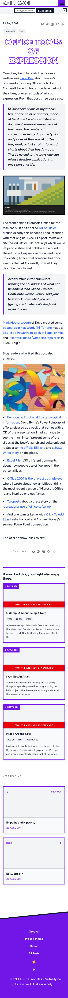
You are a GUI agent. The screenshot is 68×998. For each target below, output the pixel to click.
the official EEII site (31, 448)
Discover (34, 931)
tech (21, 31)
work (29, 619)
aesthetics (32, 740)
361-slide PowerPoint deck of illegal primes (33, 333)
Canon (34, 946)
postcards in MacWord (18, 328)
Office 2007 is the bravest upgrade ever (35, 478)
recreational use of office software (27, 506)
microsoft (9, 31)
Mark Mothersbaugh (17, 322)
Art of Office (48, 228)
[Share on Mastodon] (47, 24)
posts (17, 501)
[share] (62, 24)
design (10, 740)
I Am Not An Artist (17, 676)
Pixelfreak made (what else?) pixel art (35, 338)
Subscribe (45, 11)
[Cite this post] (57, 23)
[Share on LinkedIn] (52, 24)
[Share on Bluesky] (42, 24)
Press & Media (34, 939)
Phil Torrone (43, 328)
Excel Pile (26, 78)
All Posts (34, 953)
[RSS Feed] (34, 969)
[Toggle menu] (61, 3)
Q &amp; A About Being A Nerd (26, 613)
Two (10, 501)
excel (19, 619)
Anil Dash (16, 3)
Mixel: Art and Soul (18, 733)
